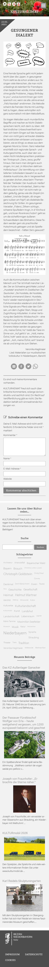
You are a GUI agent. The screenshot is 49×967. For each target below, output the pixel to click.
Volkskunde (29, 648)
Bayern (7, 568)
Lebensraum (27, 616)
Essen (34, 584)
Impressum (12, 954)
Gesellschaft (30, 589)
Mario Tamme (9, 622)
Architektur (8, 563)
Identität (7, 600)
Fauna (42, 584)
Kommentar (10, 435)
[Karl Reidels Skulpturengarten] (24, 911)
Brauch (17, 568)
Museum (6, 626)
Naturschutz (31, 626)
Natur (22, 627)
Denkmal (8, 584)
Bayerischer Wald (36, 563)
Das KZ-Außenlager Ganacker (21, 667)
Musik (15, 627)
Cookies (10, 960)
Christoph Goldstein (17, 574)
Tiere (14, 642)
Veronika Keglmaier (13, 648)
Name (7, 459)
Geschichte (15, 589)
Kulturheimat (24, 12)
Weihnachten (40, 648)
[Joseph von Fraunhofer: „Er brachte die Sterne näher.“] (24, 812)
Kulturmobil (7, 611)
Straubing (33, 638)
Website (7, 479)
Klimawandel (24, 600)
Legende (39, 616)
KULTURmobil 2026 (15, 833)
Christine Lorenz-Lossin (33, 568)
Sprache (32, 632)
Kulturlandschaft (25, 606)
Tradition (23, 643)
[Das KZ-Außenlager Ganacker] (24, 696)
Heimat (8, 595)
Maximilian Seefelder (28, 622)
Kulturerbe (8, 606)
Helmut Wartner (26, 595)
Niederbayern (15, 633)
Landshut (27, 611)
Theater (6, 643)
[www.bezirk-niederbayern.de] (18, 939)
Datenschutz (33, 954)
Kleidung (15, 600)
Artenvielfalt (19, 563)
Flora (5, 589)
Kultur (32, 600)
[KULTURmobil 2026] (24, 860)
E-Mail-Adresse (12, 469)
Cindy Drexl (39, 573)
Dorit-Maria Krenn (22, 584)
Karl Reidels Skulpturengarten (21, 881)
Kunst (17, 611)
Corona (37, 579)
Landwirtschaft (11, 616)
